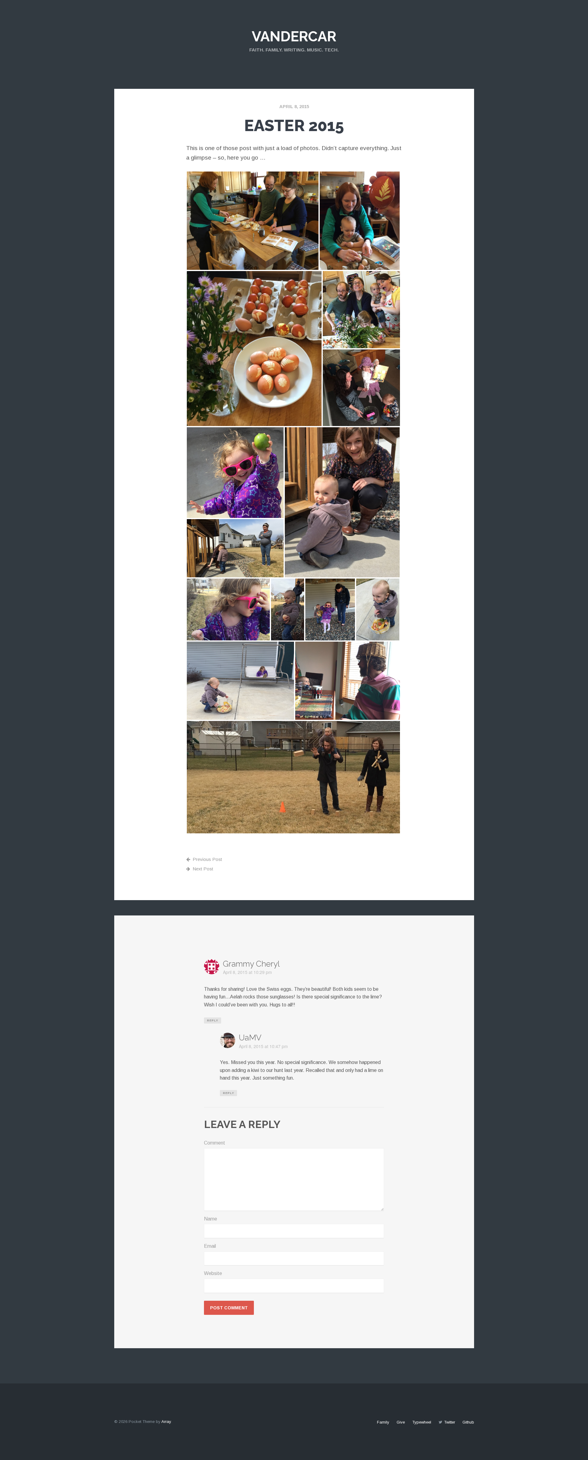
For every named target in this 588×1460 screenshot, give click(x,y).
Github (468, 1422)
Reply (212, 1020)
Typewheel (421, 1422)
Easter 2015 (294, 125)
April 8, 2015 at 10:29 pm (247, 972)
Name (210, 1218)
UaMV (250, 1037)
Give (401, 1422)
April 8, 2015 (294, 106)
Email (210, 1246)
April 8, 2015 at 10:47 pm (263, 1046)
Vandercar (294, 36)
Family (383, 1422)
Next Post (203, 868)
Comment (214, 1142)
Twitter (449, 1422)
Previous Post (207, 859)
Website (213, 1273)
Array (166, 1421)
